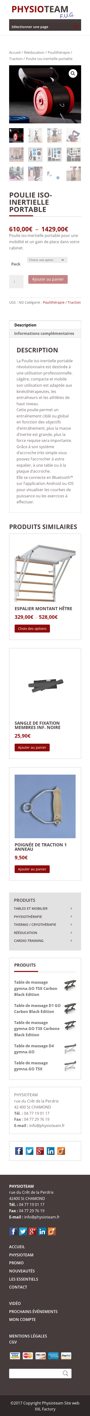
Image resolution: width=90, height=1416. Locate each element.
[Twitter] (29, 1150)
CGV (13, 1342)
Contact (18, 1287)
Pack (15, 264)
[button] (73, 73)
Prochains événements (33, 1311)
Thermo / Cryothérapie (35, 924)
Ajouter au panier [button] (32, 747)
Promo (16, 1262)
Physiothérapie (28, 916)
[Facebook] (19, 1150)
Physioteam (21, 1255)
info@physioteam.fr (47, 1125)
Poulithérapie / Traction (62, 302)
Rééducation (34, 52)
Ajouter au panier (48, 279)
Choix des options (32, 628)
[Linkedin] (50, 1150)
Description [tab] (25, 325)
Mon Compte (22, 1319)
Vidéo (15, 1303)
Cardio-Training (28, 940)
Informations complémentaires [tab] (44, 333)
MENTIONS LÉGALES (28, 1336)
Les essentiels (23, 1279)
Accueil (15, 52)
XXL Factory (45, 1409)
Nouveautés (22, 1271)
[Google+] (40, 1150)
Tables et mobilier (31, 908)
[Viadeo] (61, 1150)
